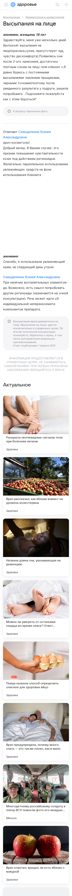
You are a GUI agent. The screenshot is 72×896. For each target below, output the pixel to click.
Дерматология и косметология (44, 17)
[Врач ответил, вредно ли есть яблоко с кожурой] (36, 855)
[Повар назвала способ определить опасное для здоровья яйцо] (36, 670)
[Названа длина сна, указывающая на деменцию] (36, 547)
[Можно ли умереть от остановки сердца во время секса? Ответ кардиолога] (36, 609)
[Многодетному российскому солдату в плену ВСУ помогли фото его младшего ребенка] (36, 793)
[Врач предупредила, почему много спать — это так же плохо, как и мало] (36, 732)
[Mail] (13, 4)
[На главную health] (26, 4)
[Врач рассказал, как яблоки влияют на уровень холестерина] (36, 486)
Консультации (11, 17)
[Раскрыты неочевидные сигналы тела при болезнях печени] (36, 424)
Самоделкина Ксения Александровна (31, 277)
